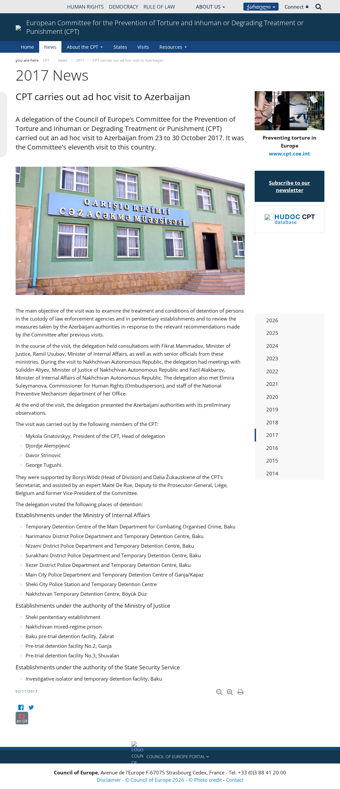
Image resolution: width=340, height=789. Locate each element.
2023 (272, 358)
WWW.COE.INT (32, 7)
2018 (272, 422)
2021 (272, 384)
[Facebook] (21, 707)
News (50, 47)
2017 (272, 435)
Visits (143, 47)
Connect (294, 6)
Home (27, 47)
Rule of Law (159, 6)
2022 (272, 371)
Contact (234, 779)
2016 (272, 448)
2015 (272, 460)
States (120, 47)
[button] (170, 756)
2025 (272, 333)
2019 (272, 409)
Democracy (123, 6)
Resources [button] (170, 47)
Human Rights (85, 6)
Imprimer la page (241, 690)
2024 (272, 345)
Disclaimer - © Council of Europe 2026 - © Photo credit (160, 779)
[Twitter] (31, 707)
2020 (272, 397)
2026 (272, 320)
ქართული (259, 6)
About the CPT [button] (82, 47)
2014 (272, 473)
